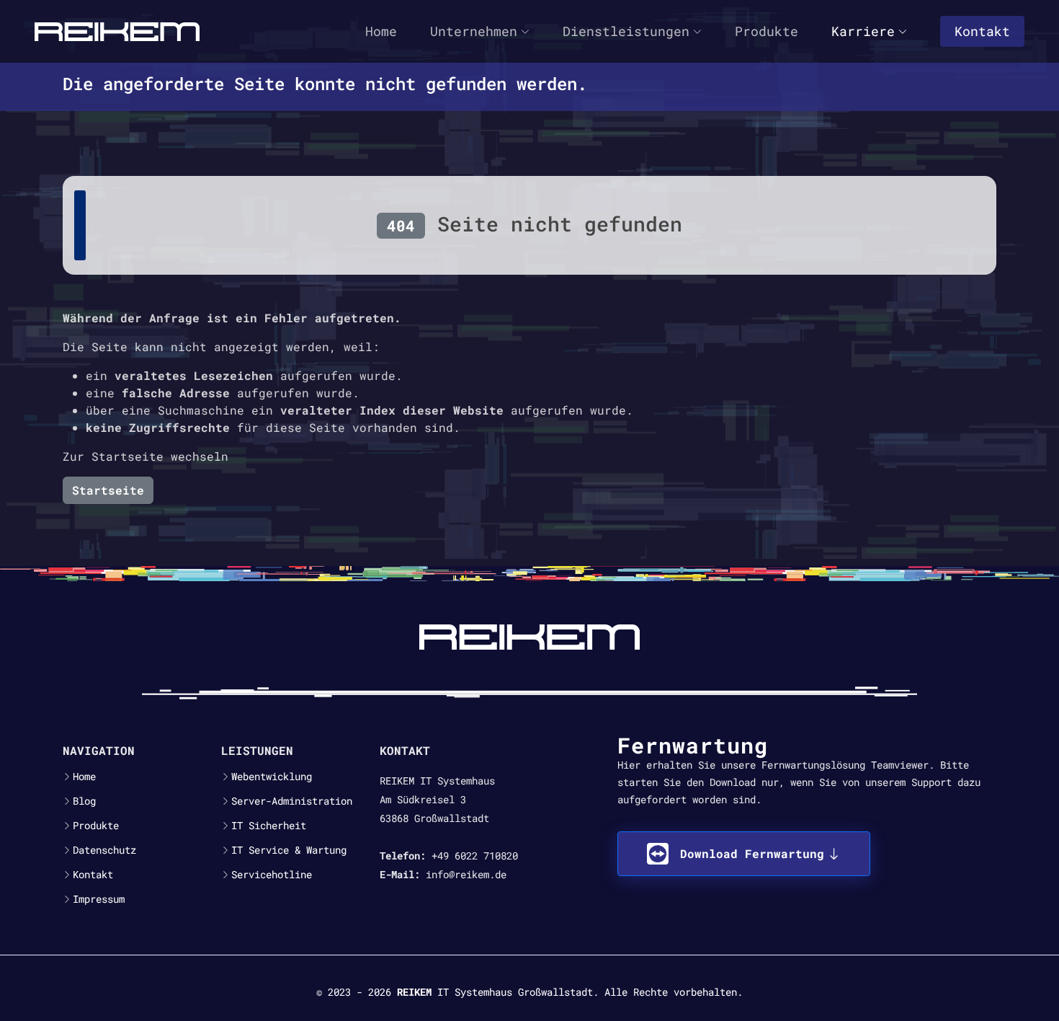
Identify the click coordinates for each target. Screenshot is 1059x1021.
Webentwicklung (271, 777)
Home (381, 31)
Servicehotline (271, 875)
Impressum (99, 899)
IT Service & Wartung (289, 850)
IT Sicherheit (268, 826)
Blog (84, 801)
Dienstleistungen (626, 31)
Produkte (766, 31)
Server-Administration (291, 801)
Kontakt (982, 31)
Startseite (108, 490)
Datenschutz (104, 850)
